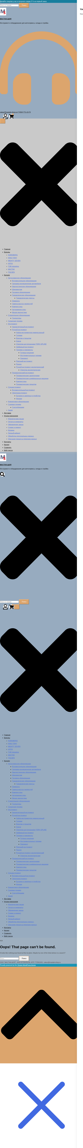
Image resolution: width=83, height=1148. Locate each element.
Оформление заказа (15, 424)
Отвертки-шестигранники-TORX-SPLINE (31, 344)
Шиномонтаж (17, 289)
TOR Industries (13, 266)
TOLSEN (11, 272)
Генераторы (16, 318)
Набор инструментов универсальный (30, 332)
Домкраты (16, 301)
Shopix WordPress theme (26, 965)
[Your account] (5, 116)
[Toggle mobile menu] (2, 121)
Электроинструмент (19, 393)
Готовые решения (27, 353)
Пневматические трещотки (26, 384)
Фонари (19, 399)
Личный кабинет (14, 433)
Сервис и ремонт (14, 427)
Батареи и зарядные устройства (28, 396)
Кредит (6, 445)
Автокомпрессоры (19, 309)
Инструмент (12, 324)
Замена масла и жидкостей (22, 304)
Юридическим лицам (16, 419)
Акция (10, 410)
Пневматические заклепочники (27, 376)
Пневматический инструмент (23, 373)
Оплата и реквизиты (15, 422)
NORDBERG (13, 255)
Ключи (18, 341)
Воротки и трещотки (23, 338)
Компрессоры (17, 307)
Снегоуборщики (18, 407)
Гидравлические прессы (25, 298)
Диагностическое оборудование (24, 286)
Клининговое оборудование (18, 401)
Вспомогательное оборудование (24, 281)
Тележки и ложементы (24, 350)
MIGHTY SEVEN (14, 261)
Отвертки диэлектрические (30, 370)
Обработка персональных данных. (21, 436)
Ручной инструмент (19, 330)
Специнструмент (14, 387)
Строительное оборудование (19, 315)
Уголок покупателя (11, 416)
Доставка (7, 413)
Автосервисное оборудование (19, 278)
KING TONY (12, 258)
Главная (7, 249)
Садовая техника (14, 404)
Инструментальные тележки (30, 355)
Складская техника (15, 321)
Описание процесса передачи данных (22, 439)
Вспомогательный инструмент (23, 390)
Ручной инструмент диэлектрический (30, 367)
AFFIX (10, 263)
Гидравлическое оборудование (24, 295)
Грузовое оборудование (21, 292)
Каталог (7, 275)
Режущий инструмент (24, 361)
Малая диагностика (19, 312)
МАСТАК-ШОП (5, 19)
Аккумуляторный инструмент (23, 327)
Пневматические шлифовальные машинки (32, 378)
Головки (19, 335)
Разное (19, 364)
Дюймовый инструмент (25, 347)
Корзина (11, 430)
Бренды (7, 252)
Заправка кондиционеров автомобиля (26, 284)
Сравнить (7, 447)
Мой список (8, 450)
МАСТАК (11, 269)
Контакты (7, 442)
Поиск (24, 5)
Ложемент (24, 358)
